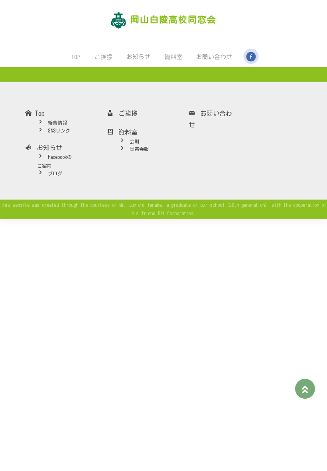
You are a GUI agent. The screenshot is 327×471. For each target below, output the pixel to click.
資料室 (173, 57)
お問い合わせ (214, 57)
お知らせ (138, 57)
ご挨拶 (103, 57)
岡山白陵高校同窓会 (173, 19)
